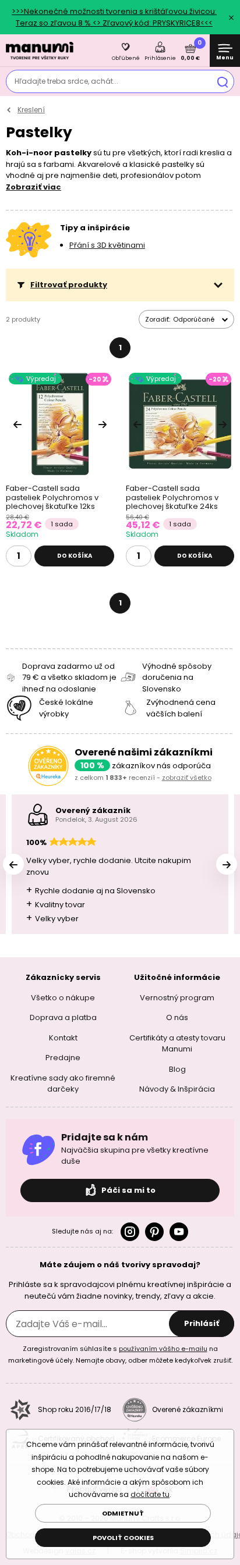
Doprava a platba (63, 1017)
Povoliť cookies (123, 1537)
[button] (120, 285)
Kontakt (63, 1037)
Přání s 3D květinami (107, 245)
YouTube (179, 1231)
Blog (177, 1069)
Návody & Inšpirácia (177, 1089)
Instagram (130, 1231)
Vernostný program (177, 997)
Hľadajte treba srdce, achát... (66, 81)
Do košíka (74, 555)
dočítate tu (150, 1494)
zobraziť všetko (186, 777)
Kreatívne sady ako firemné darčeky (62, 1083)
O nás (177, 1017)
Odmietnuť (123, 1513)
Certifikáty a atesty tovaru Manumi (177, 1043)
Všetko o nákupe (63, 997)
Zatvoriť (231, 17)
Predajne (62, 1057)
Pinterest (154, 1231)
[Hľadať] (222, 81)
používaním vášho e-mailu (163, 1348)
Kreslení (31, 110)
